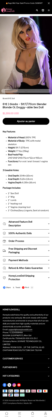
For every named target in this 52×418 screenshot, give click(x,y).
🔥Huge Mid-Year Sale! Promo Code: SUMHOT (24, 3)
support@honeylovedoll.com (20, 329)
